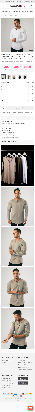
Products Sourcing (6, 378)
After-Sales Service (23, 367)
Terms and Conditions (25, 362)
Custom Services (6, 380)
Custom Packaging (7, 383)
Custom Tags (5, 385)
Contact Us (28, 62)
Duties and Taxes (23, 365)
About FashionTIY (6, 360)
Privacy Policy (22, 360)
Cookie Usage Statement (25, 369)
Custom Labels (5, 387)
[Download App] (31, 11)
